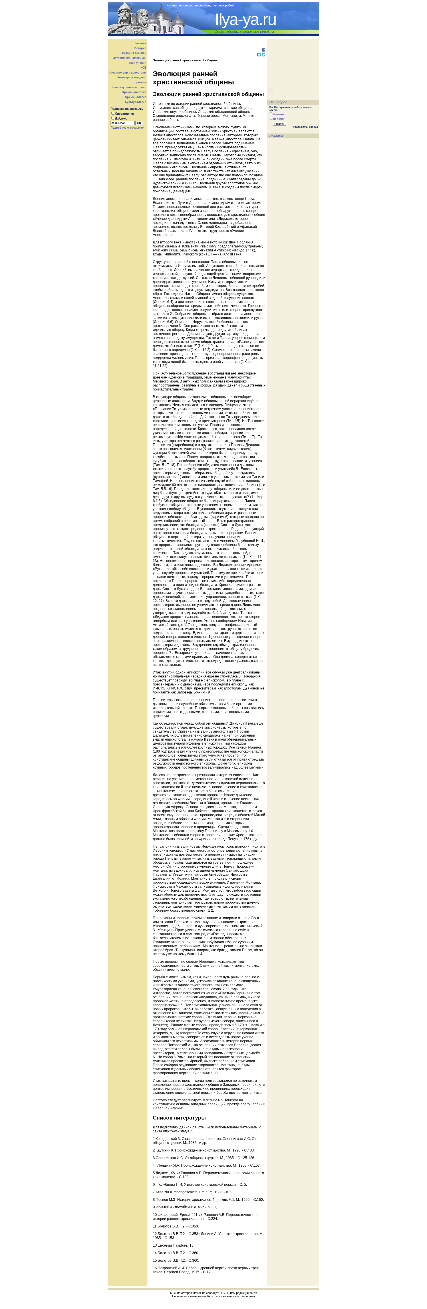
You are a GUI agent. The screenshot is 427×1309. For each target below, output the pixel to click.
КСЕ (143, 67)
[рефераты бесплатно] (263, 51)
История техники (134, 53)
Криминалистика (134, 92)
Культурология (135, 102)
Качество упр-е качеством (127, 72)
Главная (140, 43)
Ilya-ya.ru (245, 19)
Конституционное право (129, 87)
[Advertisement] (209, 45)
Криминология (135, 97)
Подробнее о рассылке (127, 127)
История (140, 48)
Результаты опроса (305, 127)
